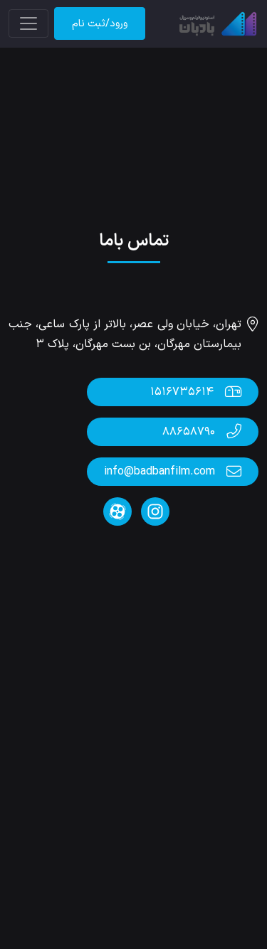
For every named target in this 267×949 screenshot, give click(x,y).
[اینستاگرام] (153, 511)
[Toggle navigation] (28, 23)
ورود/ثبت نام (99, 23)
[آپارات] (117, 511)
